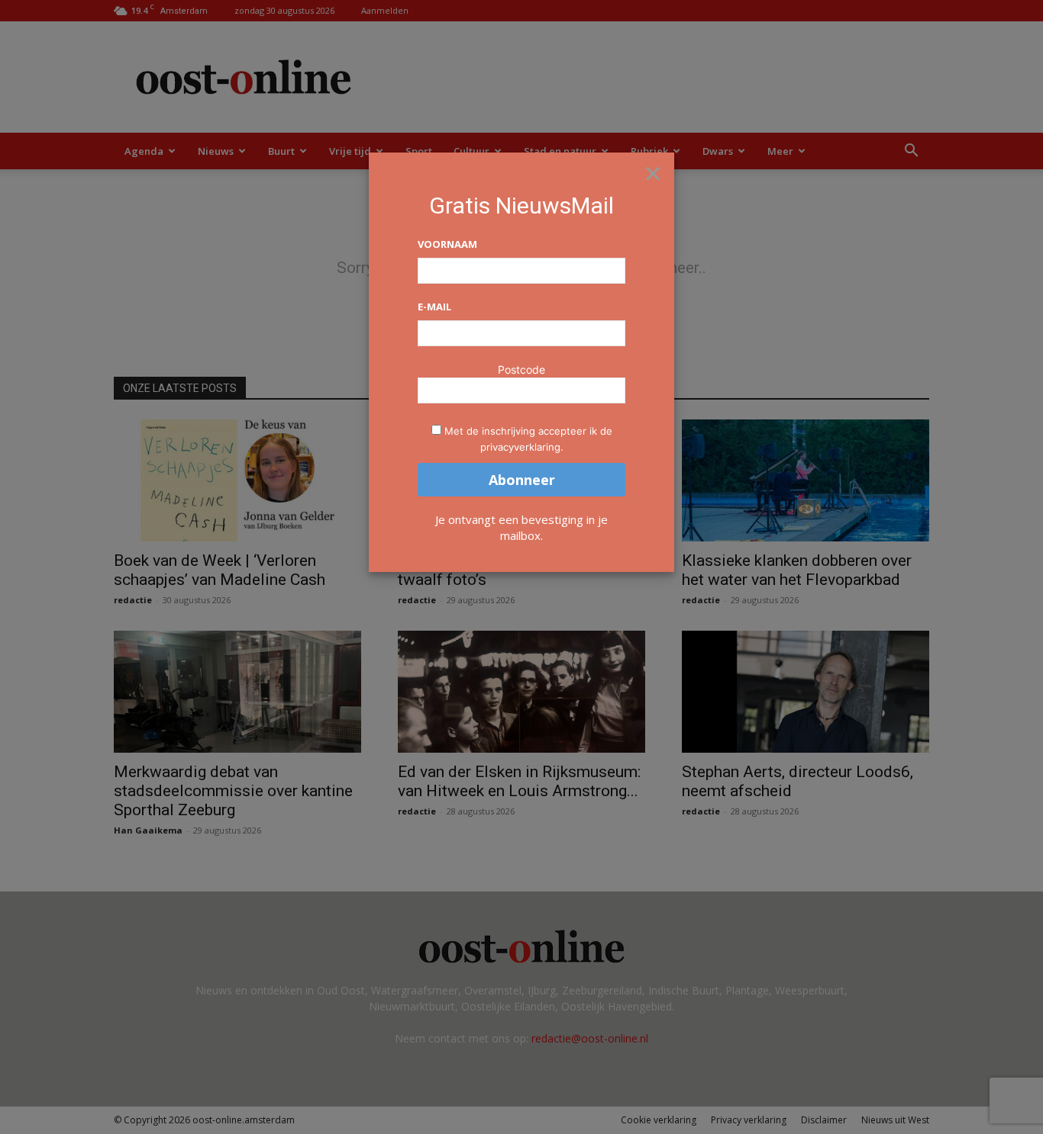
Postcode (521, 369)
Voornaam (447, 244)
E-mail (434, 306)
